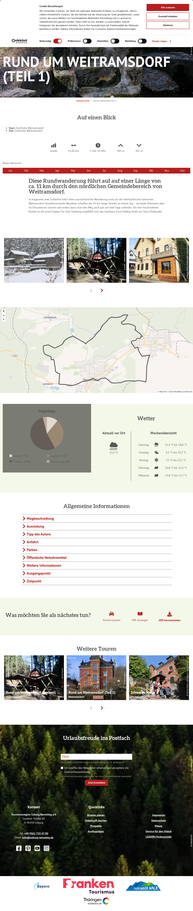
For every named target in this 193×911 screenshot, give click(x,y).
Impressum (158, 815)
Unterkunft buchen (96, 820)
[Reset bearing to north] (4, 320)
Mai (73, 170)
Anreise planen (96, 815)
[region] (96, 350)
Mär (42, 170)
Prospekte (96, 826)
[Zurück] (91, 290)
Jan (10, 170)
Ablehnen (168, 25)
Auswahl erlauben (167, 16)
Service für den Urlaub (159, 831)
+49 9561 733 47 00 (36, 833)
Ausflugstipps (96, 831)
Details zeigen (159, 41)
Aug (120, 170)
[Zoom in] (4, 311)
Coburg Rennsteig (82, 101)
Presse (158, 826)
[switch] (87, 41)
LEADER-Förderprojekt (158, 836)
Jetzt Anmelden (96, 782)
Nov (167, 170)
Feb (26, 170)
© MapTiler (162, 391)
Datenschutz (158, 820)
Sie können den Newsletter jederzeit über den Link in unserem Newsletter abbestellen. (96, 776)
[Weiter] (102, 290)
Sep (135, 170)
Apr (57, 170)
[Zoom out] (4, 315)
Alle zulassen (168, 7)
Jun (89, 170)
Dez (182, 170)
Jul (104, 170)
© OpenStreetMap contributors (179, 391)
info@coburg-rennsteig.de (37, 837)
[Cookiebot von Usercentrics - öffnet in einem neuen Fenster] (19, 41)
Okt (151, 170)
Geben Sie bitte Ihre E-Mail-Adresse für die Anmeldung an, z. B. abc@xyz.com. (93, 762)
